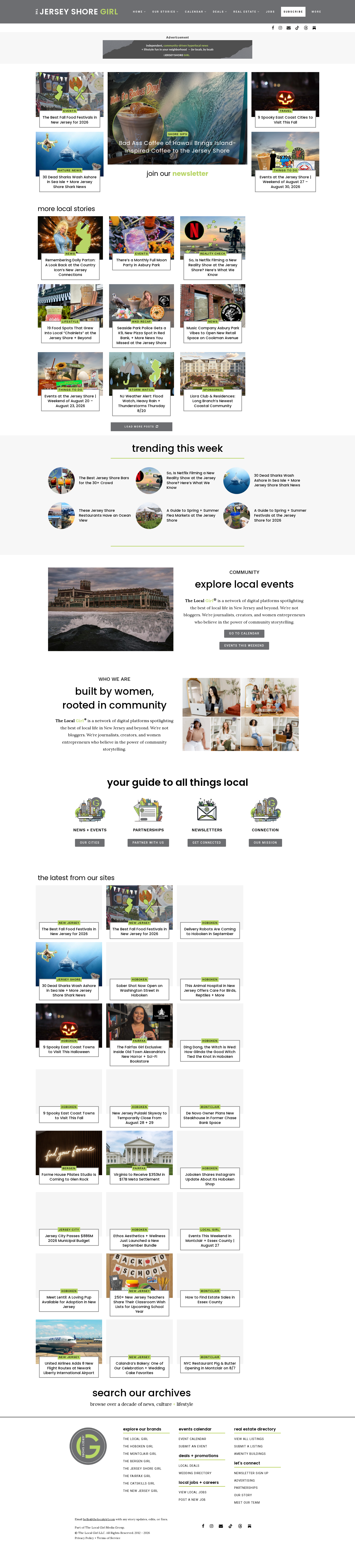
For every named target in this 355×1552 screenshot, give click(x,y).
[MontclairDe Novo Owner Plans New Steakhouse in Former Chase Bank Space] (210, 1091)
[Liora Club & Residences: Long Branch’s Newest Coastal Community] (212, 374)
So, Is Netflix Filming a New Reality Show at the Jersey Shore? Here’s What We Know (191, 480)
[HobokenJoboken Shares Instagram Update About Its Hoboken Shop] (210, 1153)
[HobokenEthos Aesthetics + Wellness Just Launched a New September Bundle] (139, 1214)
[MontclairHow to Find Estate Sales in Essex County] (210, 1275)
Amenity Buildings (250, 1454)
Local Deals (189, 1466)
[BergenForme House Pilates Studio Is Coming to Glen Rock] (69, 1153)
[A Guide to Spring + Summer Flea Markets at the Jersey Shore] (149, 515)
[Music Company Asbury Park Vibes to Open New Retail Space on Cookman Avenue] (212, 306)
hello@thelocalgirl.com (99, 1519)
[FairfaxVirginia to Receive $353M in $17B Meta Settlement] (139, 1153)
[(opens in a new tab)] (70, 94)
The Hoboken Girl (138, 1446)
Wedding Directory (195, 1473)
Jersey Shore (76, 11)
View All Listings (249, 1439)
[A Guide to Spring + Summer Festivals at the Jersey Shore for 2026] (236, 515)
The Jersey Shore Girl (142, 1468)
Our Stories (163, 11)
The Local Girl (135, 1439)
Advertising (244, 1480)
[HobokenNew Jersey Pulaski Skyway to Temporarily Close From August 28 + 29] (139, 1091)
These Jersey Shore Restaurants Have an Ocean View (105, 515)
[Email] (288, 28)
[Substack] (249, 1526)
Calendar (194, 11)
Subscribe (293, 11)
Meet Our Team (247, 1502)
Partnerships (246, 1488)
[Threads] (306, 28)
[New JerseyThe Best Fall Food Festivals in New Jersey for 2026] (139, 907)
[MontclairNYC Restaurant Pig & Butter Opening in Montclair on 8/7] (210, 1342)
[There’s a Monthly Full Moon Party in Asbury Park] (141, 238)
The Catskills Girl (139, 1483)
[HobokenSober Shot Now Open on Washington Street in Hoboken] (139, 964)
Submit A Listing (248, 1446)
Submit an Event (193, 1446)
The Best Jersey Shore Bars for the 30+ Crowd (104, 480)
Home (138, 11)
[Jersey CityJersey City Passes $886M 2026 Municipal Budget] (69, 1214)
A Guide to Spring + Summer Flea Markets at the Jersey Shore (193, 515)
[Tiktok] (297, 28)
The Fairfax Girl (137, 1476)
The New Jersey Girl (140, 1491)
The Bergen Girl (137, 1461)
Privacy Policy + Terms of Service (97, 1538)
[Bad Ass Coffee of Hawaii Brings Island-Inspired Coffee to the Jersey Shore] (177, 118)
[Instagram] (280, 28)
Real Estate (244, 11)
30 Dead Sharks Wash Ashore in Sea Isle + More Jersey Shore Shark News (277, 480)
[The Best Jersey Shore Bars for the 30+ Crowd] (61, 480)
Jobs (270, 11)
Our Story (243, 1495)
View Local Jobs (193, 1492)
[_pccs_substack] (314, 28)
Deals (218, 11)
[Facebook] (273, 28)
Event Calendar (192, 1439)
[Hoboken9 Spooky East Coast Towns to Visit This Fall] (69, 1091)
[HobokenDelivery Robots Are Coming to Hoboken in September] (210, 907)
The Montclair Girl (140, 1454)
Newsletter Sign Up (251, 1473)
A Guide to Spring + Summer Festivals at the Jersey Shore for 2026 (280, 515)
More (316, 11)
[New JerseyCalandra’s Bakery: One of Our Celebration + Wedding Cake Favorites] (139, 1342)
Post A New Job (192, 1500)
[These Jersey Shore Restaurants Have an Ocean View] (61, 515)
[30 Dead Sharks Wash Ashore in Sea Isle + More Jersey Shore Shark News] (70, 154)
